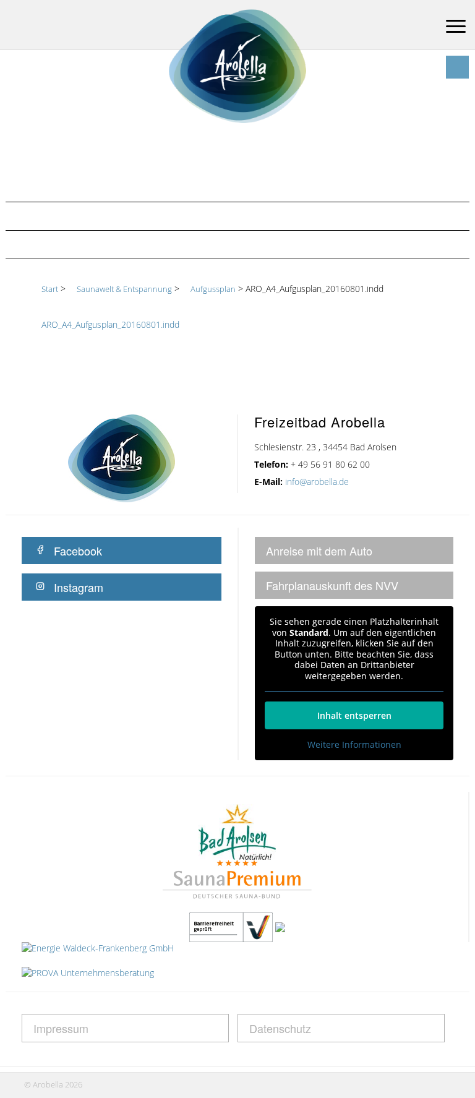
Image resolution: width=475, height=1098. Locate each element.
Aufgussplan (52, 244)
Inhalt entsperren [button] (354, 715)
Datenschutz (280, 1028)
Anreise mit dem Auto (319, 551)
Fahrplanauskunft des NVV (332, 585)
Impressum (60, 1028)
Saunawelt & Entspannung (88, 216)
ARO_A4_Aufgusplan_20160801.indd (110, 324)
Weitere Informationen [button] (354, 744)
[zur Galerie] (433, 67)
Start (49, 288)
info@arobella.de (317, 481)
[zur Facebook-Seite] (457, 67)
